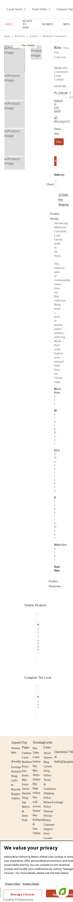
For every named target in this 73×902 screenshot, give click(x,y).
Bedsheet (27, 761)
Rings (14, 776)
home (7, 36)
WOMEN (47, 24)
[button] (14, 165)
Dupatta (26, 793)
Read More (57, 568)
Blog (46, 761)
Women (15, 748)
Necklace (16, 771)
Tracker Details (30, 884)
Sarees (25, 788)
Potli (24, 820)
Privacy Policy (12, 884)
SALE (8, 24)
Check (50, 184)
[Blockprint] (62, 120)
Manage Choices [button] (22, 894)
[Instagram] (56, 742)
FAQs (47, 770)
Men (13, 752)
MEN (66, 24)
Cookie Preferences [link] (18, 900)
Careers (48, 766)
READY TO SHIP (27, 24)
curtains (34, 36)
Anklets (15, 798)
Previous (33, 623)
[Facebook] (64, 742)
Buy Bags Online (36, 788)
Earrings (16, 767)
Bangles (15, 793)
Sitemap (48, 811)
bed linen (20, 36)
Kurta (25, 775)
